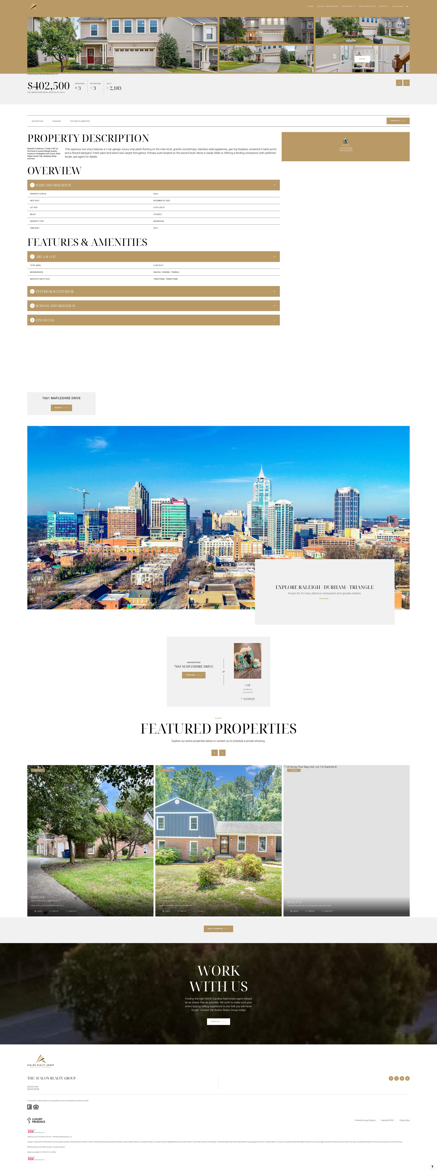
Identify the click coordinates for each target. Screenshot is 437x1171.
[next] (222, 753)
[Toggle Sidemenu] (407, 6)
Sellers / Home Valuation (327, 6)
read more (323, 598)
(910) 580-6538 (346, 148)
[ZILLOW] (407, 1078)
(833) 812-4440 (397, 6)
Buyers (311, 6)
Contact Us (384, 6)
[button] (398, 121)
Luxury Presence (369, 1120)
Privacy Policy (405, 1120)
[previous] (214, 753)
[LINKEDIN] (402, 1078)
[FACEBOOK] (391, 1078)
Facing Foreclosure (367, 6)
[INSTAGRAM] (396, 1078)
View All (362, 59)
